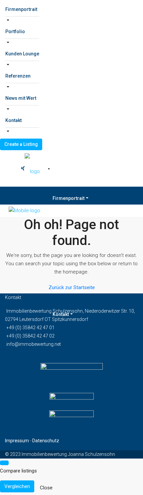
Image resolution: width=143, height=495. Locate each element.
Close (46, 488)
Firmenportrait (21, 9)
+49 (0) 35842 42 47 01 (30, 327)
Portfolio (15, 31)
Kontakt (13, 120)
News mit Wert (20, 98)
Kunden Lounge (22, 53)
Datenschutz (45, 440)
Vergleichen (17, 486)
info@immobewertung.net (33, 344)
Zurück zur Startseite (72, 287)
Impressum (17, 440)
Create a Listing (21, 144)
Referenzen (18, 76)
